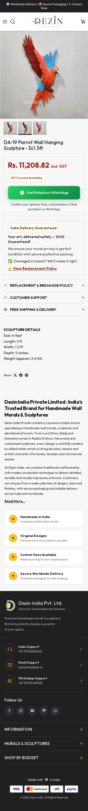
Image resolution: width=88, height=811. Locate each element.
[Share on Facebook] (21, 375)
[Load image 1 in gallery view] (44, 75)
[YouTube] (32, 710)
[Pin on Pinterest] (26, 375)
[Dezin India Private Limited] (48, 22)
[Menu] (5, 22)
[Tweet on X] (15, 375)
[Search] (15, 22)
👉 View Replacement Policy (32, 268)
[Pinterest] (43, 710)
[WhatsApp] (55, 710)
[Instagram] (20, 710)
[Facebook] (9, 710)
